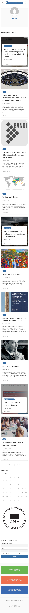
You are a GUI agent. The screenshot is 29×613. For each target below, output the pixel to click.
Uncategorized (7, 228)
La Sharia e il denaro (10, 197)
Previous (11, 465)
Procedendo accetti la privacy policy (12, 553)
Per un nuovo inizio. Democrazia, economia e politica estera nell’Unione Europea (14, 97)
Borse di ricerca (7, 45)
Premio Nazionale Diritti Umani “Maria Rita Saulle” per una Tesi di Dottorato (14, 154)
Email (2, 548)
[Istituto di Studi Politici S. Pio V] (14, 2)
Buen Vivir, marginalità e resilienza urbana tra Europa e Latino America (14, 234)
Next (18, 465)
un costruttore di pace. (10, 366)
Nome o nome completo (7, 543)
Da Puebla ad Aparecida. (11, 274)
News (4, 149)
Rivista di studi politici (9, 399)
